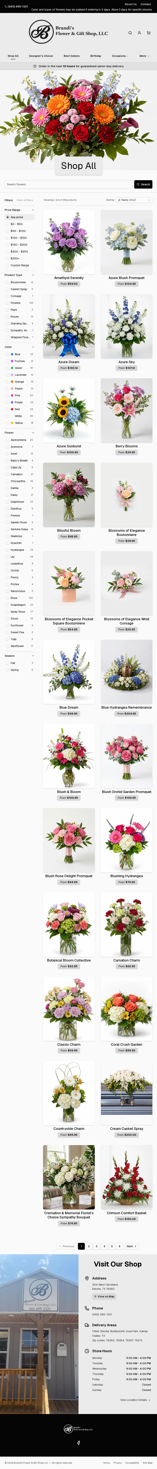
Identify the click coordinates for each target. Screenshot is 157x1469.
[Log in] (139, 33)
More (143, 56)
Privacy (118, 1462)
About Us (131, 4)
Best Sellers (72, 56)
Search (145, 184)
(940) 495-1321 (18, 6)
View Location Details (133, 1400)
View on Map (106, 1296)
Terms (106, 1462)
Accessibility (132, 1462)
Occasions (119, 56)
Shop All (13, 56)
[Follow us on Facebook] (78, 1442)
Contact (146, 4)
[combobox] (134, 200)
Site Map (147, 1462)
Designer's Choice (41, 56)
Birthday (95, 56)
